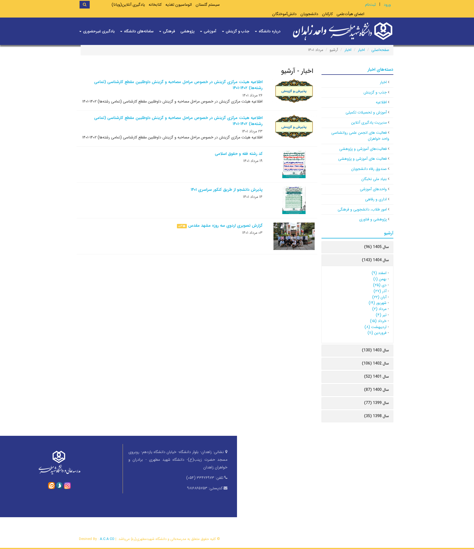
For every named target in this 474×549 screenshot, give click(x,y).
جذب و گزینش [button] (237, 31)
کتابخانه (155, 5)
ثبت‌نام (370, 5)
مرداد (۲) (379, 309)
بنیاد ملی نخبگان (374, 179)
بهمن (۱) (379, 279)
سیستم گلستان (208, 5)
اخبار (361, 50)
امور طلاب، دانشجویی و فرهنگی (362, 209)
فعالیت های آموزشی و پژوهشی (362, 159)
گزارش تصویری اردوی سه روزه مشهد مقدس (225, 225)
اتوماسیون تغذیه (178, 5)
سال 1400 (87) (376, 390)
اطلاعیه (381, 102)
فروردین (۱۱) (377, 333)
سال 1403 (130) (375, 350)
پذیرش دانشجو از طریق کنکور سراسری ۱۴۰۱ (227, 189)
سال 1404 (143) (375, 260)
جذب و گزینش (375, 92)
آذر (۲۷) (380, 291)
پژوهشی (187, 31)
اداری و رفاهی (376, 199)
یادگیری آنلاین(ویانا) (128, 5)
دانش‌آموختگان (284, 14)
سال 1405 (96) (376, 247)
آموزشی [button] (209, 31)
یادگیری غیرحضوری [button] (98, 31)
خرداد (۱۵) (378, 321)
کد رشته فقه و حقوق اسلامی (239, 153)
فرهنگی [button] (168, 31)
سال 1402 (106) (375, 363)
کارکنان (327, 14)
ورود (387, 5)
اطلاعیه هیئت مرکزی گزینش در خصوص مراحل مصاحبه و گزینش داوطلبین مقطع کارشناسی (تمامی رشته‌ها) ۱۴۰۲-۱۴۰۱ (178, 85)
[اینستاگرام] (67, 485)
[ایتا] (51, 485)
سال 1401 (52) (376, 377)
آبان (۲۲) (379, 297)
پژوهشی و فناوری (373, 219)
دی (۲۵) (379, 285)
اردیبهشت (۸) (375, 327)
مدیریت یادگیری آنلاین (369, 123)
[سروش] (59, 485)
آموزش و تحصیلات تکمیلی (366, 112)
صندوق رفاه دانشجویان (369, 169)
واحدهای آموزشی (373, 189)
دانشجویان (309, 14)
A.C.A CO (107, 539)
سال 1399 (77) (376, 403)
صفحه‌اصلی (380, 50)
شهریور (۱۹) (377, 303)
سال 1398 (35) (376, 416)
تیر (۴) (381, 315)
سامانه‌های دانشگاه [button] (138, 31)
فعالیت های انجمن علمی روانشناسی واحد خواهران (360, 136)
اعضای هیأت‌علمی (350, 14)
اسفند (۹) (379, 273)
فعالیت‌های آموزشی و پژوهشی (363, 149)
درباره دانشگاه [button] (269, 31)
